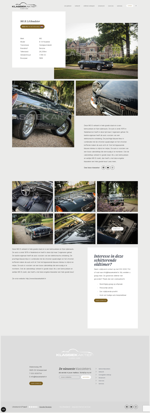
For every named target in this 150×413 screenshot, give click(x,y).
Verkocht (101, 372)
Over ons (101, 380)
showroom (101, 6)
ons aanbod (68, 6)
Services (101, 383)
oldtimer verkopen (89, 6)
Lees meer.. (112, 161)
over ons (111, 6)
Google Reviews (45, 407)
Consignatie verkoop (105, 375)
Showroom (102, 378)
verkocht (77, 6)
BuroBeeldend (65, 407)
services (119, 6)
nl (136, 5)
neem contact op (101, 300)
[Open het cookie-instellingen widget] (3, 409)
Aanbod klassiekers (104, 369)
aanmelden (86, 377)
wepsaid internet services (81, 407)
